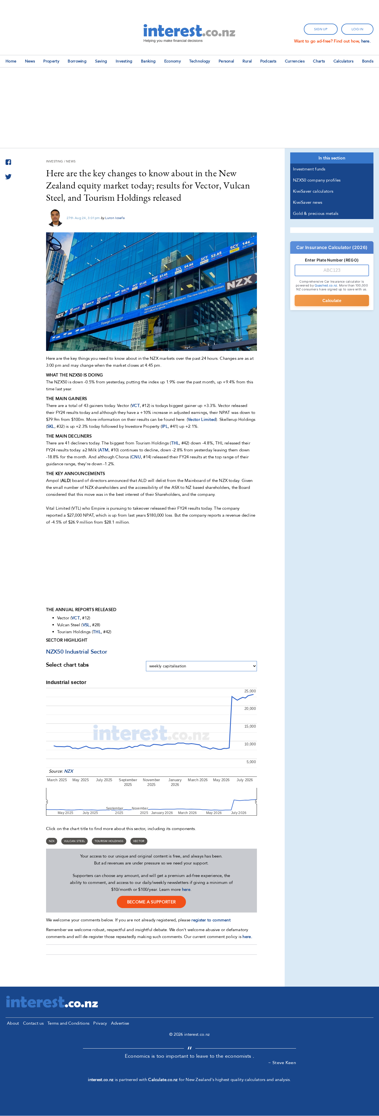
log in (357, 29)
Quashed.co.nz (326, 285)
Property (51, 61)
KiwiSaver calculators (313, 191)
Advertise (120, 1023)
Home (11, 61)
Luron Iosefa (115, 218)
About (13, 1023)
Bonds (368, 61)
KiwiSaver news (307, 202)
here (186, 889)
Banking (148, 61)
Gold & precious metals (315, 213)
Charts (319, 61)
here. (366, 41)
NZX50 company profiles (317, 180)
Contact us (33, 1023)
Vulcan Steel (74, 841)
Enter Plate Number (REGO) (332, 260)
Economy (172, 61)
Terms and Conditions (68, 1023)
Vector (139, 841)
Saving (101, 61)
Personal (226, 61)
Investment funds (309, 169)
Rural (247, 61)
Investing (124, 61)
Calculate (331, 300)
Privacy (100, 1023)
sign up (320, 29)
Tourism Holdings (109, 841)
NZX (68, 771)
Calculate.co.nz (163, 1079)
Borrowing (77, 61)
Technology (199, 61)
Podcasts (268, 61)
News (30, 61)
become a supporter (151, 902)
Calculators (343, 61)
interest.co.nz (100, 1079)
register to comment (211, 920)
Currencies (295, 61)
